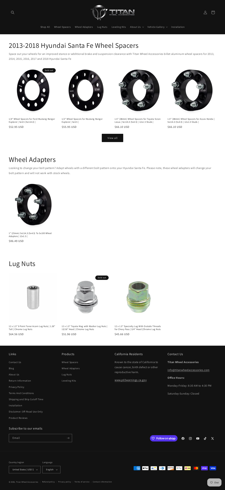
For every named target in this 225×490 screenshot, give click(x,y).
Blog (11, 368)
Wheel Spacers (70, 362)
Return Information (20, 380)
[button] (13, 12)
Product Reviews (18, 417)
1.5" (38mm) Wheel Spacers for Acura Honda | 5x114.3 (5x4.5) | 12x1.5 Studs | (191, 120)
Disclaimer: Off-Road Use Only (26, 411)
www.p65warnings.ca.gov (131, 380)
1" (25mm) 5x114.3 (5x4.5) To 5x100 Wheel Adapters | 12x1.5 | (30, 235)
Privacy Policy (16, 387)
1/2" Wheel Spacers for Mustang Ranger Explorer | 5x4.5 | (82, 120)
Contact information (102, 482)
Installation (15, 405)
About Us (14, 374)
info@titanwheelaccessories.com (189, 370)
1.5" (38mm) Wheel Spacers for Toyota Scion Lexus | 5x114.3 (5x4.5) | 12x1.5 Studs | (137, 120)
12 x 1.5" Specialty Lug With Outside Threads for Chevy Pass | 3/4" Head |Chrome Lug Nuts (138, 328)
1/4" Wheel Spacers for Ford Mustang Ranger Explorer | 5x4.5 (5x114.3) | (32, 120)
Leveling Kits (69, 380)
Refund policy (48, 482)
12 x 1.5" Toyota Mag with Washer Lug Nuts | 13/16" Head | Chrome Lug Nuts (84, 328)
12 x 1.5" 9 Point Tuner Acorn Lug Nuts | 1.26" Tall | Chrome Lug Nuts (32, 328)
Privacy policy (64, 482)
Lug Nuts (67, 374)
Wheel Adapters (71, 368)
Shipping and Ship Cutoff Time (26, 399)
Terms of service (82, 482)
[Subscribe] (68, 438)
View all (113, 138)
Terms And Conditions (21, 393)
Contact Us (15, 362)
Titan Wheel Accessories (27, 482)
